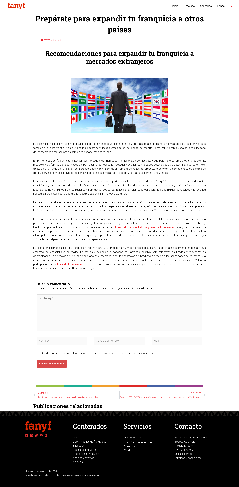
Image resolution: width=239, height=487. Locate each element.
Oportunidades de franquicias (89, 441)
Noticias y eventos (83, 457)
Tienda (221, 5)
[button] (231, 6)
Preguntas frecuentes (85, 449)
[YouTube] (41, 435)
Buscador (78, 445)
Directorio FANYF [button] (133, 437)
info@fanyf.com (183, 445)
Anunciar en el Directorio (144, 442)
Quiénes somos (183, 453)
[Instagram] (31, 435)
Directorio (189, 5)
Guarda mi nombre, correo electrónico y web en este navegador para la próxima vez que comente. (97, 353)
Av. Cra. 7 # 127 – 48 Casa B (190, 437)
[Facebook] (26, 435)
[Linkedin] (46, 435)
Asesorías (206, 5)
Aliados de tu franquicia (86, 453)
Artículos (78, 462)
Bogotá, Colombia (184, 441)
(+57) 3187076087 (185, 449)
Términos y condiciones (188, 457)
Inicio (175, 5)
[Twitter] (36, 435)
